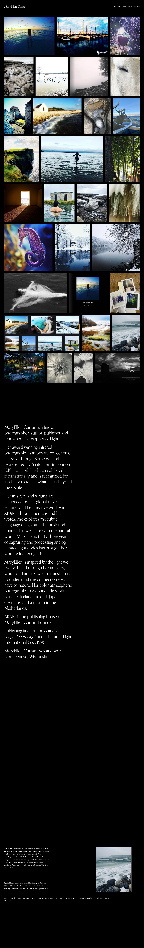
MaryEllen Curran (15, 6)
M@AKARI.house (106, 898)
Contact (137, 6)
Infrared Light (115, 6)
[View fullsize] (29, 36)
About (130, 6)
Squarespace (16, 901)
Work (124, 6)
